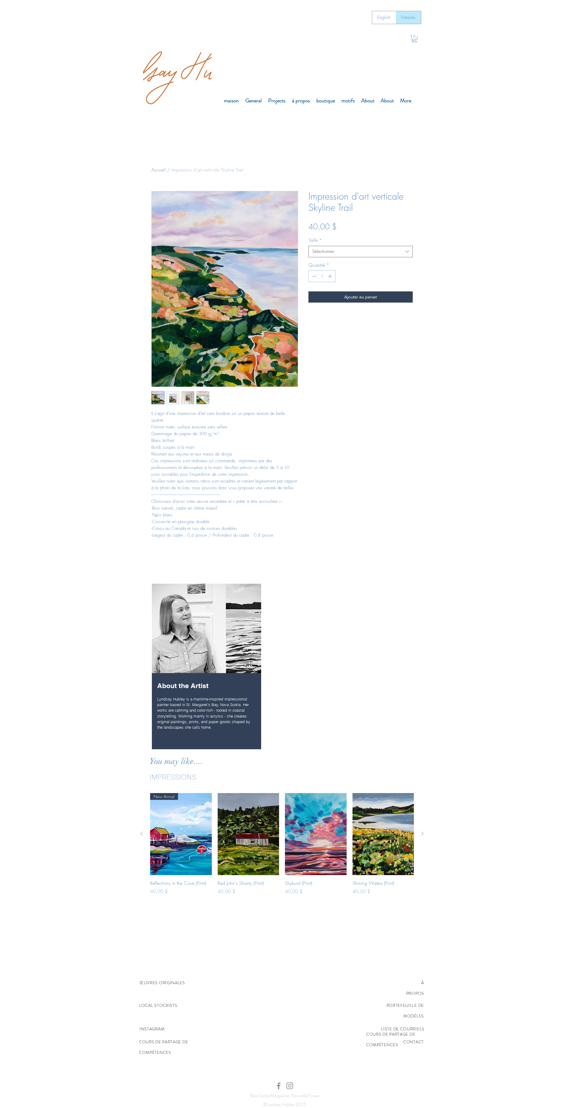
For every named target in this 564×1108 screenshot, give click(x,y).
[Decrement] (313, 276)
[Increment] (330, 276)
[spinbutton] (322, 276)
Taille (315, 240)
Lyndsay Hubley (281, 1104)
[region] (206, 667)
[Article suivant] (422, 833)
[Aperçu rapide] (248, 834)
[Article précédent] (141, 833)
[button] (414, 38)
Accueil (158, 169)
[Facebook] (278, 1085)
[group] (282, 854)
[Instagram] (289, 1085)
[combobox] (360, 251)
